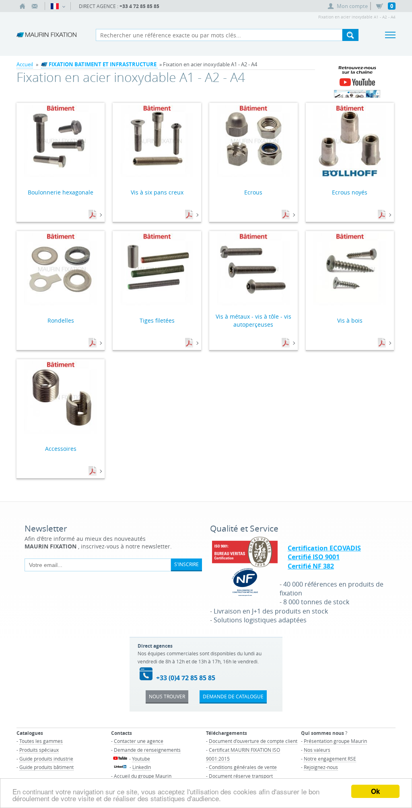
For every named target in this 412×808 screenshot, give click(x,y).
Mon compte (352, 6)
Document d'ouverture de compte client (253, 741)
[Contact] (35, 6)
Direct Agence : (119, 6)
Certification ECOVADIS (324, 548)
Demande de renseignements (147, 750)
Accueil (24, 64)
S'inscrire (186, 564)
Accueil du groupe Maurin (142, 776)
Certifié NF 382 (311, 566)
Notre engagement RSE (330, 758)
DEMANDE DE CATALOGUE (233, 696)
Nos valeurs (317, 750)
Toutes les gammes (41, 741)
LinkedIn (141, 767)
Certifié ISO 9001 (314, 556)
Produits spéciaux (39, 750)
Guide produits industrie (46, 758)
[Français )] (57, 6)
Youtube (141, 758)
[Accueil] (22, 6)
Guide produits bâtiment (46, 767)
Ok (375, 791)
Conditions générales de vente (243, 767)
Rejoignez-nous (321, 767)
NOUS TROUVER (167, 696)
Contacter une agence (138, 741)
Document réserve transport (241, 776)
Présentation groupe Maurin (335, 741)
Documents (93, 215)
